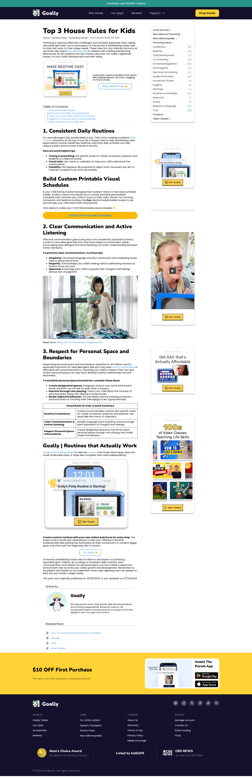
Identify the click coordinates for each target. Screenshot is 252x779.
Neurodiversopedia (163, 38)
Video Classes (161, 118)
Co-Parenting (160, 59)
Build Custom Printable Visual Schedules (68, 113)
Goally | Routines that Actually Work (66, 122)
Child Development (164, 55)
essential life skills (77, 51)
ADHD (87, 720)
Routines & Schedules (165, 93)
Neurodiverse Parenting (166, 34)
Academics (159, 47)
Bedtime (157, 51)
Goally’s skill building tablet (58, 452)
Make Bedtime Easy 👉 (115, 86)
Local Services (161, 30)
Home (46, 37)
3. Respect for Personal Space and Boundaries (71, 119)
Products (158, 114)
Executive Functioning (165, 72)
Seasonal (158, 97)
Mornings (158, 89)
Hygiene (157, 85)
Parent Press (59, 37)
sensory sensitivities (123, 367)
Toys (155, 110)
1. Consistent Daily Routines (61, 110)
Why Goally (96, 13)
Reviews (137, 13)
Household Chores (163, 80)
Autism (96, 720)
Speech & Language (164, 106)
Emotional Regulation (165, 64)
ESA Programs (160, 68)
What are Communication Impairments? (80, 342)
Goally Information (163, 76)
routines (92, 452)
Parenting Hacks (78, 37)
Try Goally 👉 (90, 552)
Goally (50, 13)
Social (156, 102)
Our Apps (117, 13)
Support (155, 13)
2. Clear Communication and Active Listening (70, 116)
